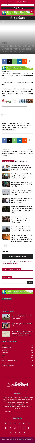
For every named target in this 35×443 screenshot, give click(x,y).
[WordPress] (19, 433)
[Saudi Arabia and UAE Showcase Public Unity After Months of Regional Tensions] (6, 200)
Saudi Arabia (24, 127)
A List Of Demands (11, 123)
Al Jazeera (19, 123)
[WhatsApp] (14, 61)
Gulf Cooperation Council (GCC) (24, 125)
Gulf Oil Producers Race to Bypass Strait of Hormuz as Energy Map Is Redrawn (22, 192)
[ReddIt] (24, 61)
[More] (29, 61)
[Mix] (24, 423)
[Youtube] (24, 433)
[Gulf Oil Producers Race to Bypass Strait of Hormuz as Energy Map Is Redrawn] (6, 192)
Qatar (8, 127)
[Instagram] (14, 423)
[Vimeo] (15, 433)
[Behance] (5, 423)
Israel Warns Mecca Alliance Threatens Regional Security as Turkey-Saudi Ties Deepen (21, 167)
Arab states (26, 123)
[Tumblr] (28, 428)
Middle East (4, 43)
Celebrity (14, 326)
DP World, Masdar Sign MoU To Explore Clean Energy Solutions (9, 153)
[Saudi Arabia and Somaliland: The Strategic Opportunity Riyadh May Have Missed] (6, 184)
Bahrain (4, 125)
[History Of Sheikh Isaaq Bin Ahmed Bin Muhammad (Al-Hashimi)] (6, 317)
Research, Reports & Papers (18, 335)
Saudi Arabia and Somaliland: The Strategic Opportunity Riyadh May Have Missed (21, 184)
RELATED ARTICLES (8, 161)
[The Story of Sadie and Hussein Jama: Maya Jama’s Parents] (6, 325)
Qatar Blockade (15, 127)
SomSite (17, 441)
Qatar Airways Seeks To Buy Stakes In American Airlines (25, 152)
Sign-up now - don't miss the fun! (17, 2)
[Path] (5, 428)
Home (2, 21)
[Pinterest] (10, 428)
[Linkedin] (19, 61)
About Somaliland (16, 318)
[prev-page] (3, 245)
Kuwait (4, 127)
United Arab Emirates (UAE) (8, 129)
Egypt (13, 125)
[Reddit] (14, 428)
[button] (3, 18)
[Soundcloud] (19, 428)
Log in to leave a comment (17, 256)
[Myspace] (28, 423)
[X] (9, 61)
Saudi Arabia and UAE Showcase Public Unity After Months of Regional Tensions (21, 200)
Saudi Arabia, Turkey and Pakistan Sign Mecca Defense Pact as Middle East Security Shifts (21, 176)
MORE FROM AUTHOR (21, 161)
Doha (9, 125)
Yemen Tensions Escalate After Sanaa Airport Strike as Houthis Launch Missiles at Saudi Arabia (21, 229)
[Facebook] (4, 61)
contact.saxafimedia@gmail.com (21, 412)
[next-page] (5, 245)
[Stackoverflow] (24, 428)
